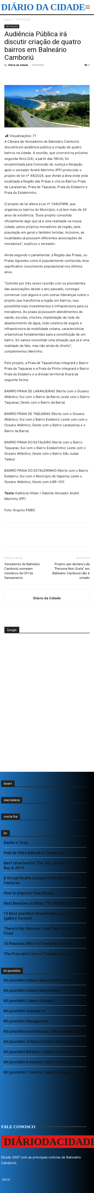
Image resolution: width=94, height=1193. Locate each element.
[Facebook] (8, 74)
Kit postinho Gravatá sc (25, 1011)
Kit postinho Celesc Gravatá (29, 1000)
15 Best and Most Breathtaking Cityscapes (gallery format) (42, 916)
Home (8, 19)
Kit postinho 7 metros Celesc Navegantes (41, 1072)
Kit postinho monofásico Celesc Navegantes (44, 1031)
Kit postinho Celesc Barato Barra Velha (38, 980)
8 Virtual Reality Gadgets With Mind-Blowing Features (42, 880)
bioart (8, 783)
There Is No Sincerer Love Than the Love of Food (42, 931)
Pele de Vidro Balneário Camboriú (33, 852)
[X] (18, 74)
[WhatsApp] (39, 74)
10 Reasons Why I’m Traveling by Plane (38, 943)
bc (5, 833)
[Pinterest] (28, 74)
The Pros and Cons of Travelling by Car (38, 953)
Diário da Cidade (18, 65)
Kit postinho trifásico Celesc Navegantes (40, 1041)
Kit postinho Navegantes (26, 1021)
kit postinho (12, 970)
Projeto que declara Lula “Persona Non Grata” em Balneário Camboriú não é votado (71, 571)
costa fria (10, 816)
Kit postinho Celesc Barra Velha (32, 990)
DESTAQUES (23, 19)
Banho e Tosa (16, 842)
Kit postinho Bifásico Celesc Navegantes (40, 1051)
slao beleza (12, 800)
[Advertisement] (39, 650)
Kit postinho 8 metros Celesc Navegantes (41, 1062)
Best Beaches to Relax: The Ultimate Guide (41, 903)
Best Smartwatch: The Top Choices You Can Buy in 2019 (43, 865)
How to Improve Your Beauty (29, 893)
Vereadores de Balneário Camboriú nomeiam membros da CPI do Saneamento (22, 571)
